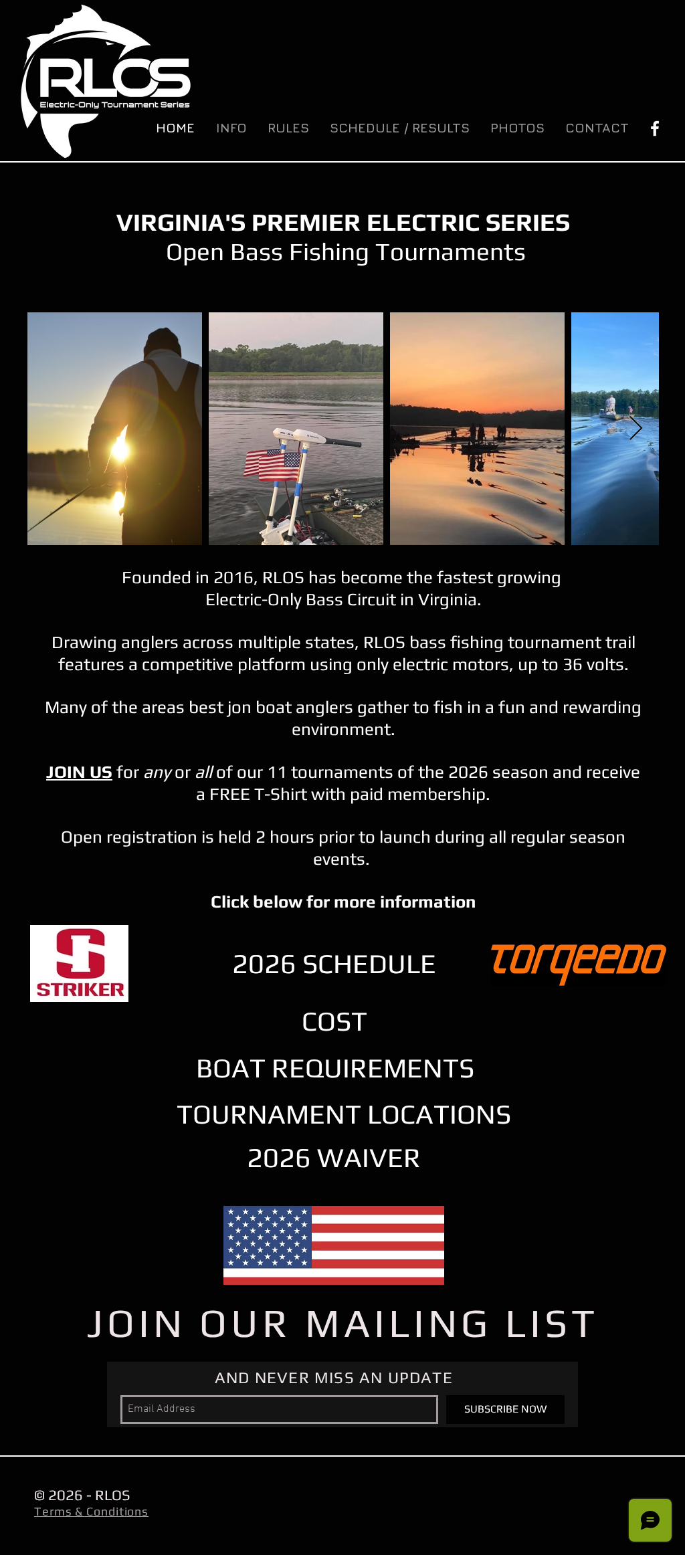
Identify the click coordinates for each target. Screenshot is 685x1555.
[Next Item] (636, 429)
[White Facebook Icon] (655, 128)
